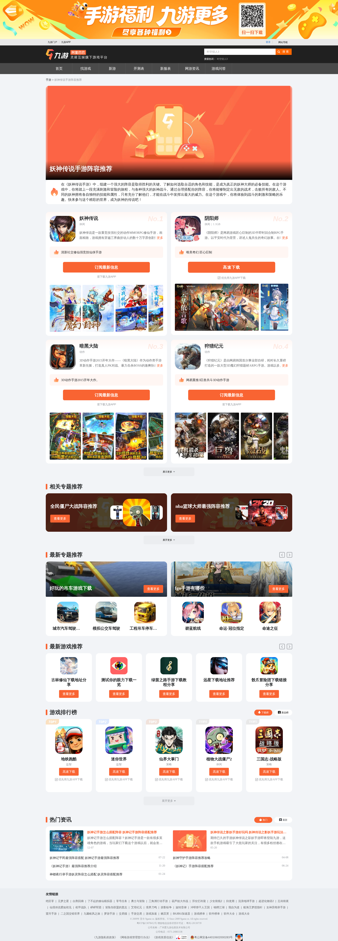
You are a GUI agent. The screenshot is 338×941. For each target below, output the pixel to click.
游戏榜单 (199, 913)
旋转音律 (181, 907)
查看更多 (60, 518)
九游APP (66, 42)
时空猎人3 (222, 59)
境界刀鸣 (151, 907)
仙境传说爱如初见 (61, 907)
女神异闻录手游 (276, 907)
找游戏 (85, 69)
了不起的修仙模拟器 (100, 901)
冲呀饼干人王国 (200, 907)
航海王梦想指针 (252, 907)
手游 (48, 79)
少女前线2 (216, 901)
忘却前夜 (283, 901)
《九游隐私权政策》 (105, 937)
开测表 (139, 69)
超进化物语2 (266, 901)
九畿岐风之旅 (92, 913)
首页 (59, 69)
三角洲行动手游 (158, 901)
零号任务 (121, 901)
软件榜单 (214, 913)
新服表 (165, 69)
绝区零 (50, 901)
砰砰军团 (95, 907)
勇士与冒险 (138, 901)
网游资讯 (192, 69)
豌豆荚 (165, 913)
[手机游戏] (76, 55)
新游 (112, 69)
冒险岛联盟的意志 (116, 907)
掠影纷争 (166, 907)
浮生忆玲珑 (199, 901)
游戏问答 (219, 69)
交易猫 (123, 913)
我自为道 (233, 907)
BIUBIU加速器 (181, 913)
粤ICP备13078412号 (147, 923)
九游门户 (52, 42)
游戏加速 (151, 913)
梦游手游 (109, 913)
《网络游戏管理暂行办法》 (135, 937)
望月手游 (51, 913)
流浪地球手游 (246, 901)
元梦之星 (63, 901)
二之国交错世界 (70, 913)
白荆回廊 (78, 901)
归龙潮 (230, 901)
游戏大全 (244, 913)
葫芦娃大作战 (180, 901)
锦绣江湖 (219, 907)
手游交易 (136, 913)
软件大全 (229, 913)
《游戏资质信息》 (163, 937)
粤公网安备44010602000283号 (213, 937)
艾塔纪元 (136, 907)
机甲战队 (81, 907)
